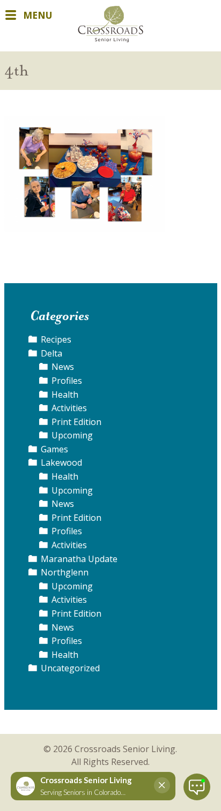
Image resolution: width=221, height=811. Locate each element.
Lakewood (61, 462)
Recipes (56, 339)
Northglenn (65, 572)
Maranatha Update (79, 559)
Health (64, 394)
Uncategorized (70, 668)
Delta (51, 353)
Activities (69, 408)
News (62, 367)
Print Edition (76, 422)
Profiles (66, 380)
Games (54, 449)
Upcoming (72, 435)
